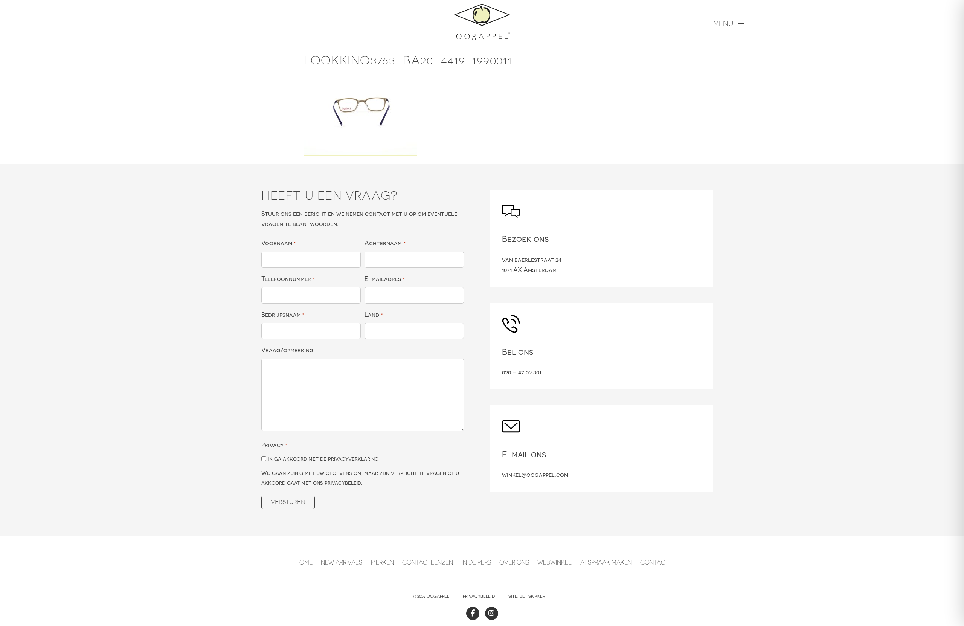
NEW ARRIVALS (341, 562)
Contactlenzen (427, 562)
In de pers (476, 562)
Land (374, 314)
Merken (382, 562)
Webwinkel (554, 562)
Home (304, 562)
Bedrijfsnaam (282, 314)
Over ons (514, 562)
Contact (654, 562)
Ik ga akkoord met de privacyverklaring (323, 458)
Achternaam (385, 243)
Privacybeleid (479, 596)
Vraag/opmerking (287, 350)
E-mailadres (384, 278)
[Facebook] (472, 613)
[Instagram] (491, 613)
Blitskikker (532, 596)
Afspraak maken (606, 562)
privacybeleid (343, 482)
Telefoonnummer (287, 278)
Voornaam (278, 243)
